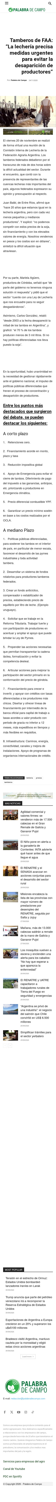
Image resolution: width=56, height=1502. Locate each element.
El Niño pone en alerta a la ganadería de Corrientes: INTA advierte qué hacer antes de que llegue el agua (36, 849)
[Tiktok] (32, 1412)
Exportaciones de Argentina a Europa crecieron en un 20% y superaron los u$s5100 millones (29, 1323)
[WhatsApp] (30, 88)
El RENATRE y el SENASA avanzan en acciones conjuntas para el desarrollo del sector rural (36, 875)
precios (39, 778)
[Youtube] (18, 1412)
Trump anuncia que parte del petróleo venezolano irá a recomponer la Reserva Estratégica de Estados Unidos (29, 1303)
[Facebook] (16, 88)
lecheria (29, 778)
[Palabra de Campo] (5, 80)
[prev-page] (5, 1046)
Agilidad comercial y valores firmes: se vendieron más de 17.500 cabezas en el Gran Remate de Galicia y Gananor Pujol (36, 821)
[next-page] (10, 1046)
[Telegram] (45, 88)
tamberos (8, 782)
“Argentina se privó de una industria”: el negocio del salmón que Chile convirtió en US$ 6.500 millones (36, 1014)
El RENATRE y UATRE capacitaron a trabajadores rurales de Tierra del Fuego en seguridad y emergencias (36, 987)
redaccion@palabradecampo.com (28, 1398)
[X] (23, 88)
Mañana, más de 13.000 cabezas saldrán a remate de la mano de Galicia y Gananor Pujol (37, 933)
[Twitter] (11, 1412)
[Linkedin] (37, 88)
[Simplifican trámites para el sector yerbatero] (10, 1035)
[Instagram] (25, 1412)
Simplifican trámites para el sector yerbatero (36, 1034)
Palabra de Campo (19, 80)
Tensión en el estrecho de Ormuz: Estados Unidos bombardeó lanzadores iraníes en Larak (26, 1282)
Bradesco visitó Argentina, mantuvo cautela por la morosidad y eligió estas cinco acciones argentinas (28, 1342)
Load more (27, 1356)
